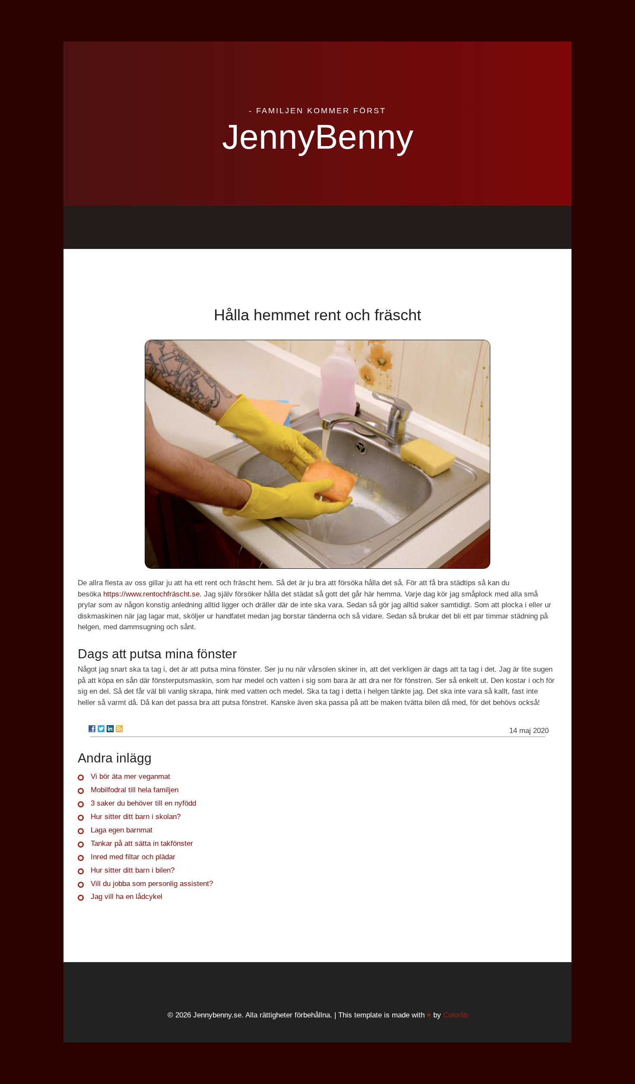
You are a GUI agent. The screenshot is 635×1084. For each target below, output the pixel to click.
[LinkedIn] (110, 728)
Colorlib (455, 1015)
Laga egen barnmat (121, 830)
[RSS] (119, 728)
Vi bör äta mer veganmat (130, 776)
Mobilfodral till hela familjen (134, 790)
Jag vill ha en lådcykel (126, 897)
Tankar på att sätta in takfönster (142, 843)
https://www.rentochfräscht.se (151, 594)
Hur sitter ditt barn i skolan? (136, 817)
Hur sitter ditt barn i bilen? (133, 870)
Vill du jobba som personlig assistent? (152, 884)
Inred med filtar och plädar (133, 857)
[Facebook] (92, 728)
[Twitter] (101, 728)
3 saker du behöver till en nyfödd (143, 803)
